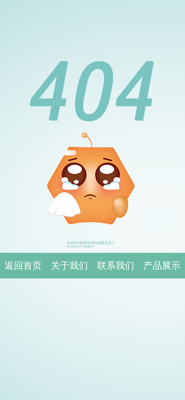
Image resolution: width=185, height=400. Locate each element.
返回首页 (23, 266)
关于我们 (69, 266)
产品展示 (161, 266)
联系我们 (115, 266)
